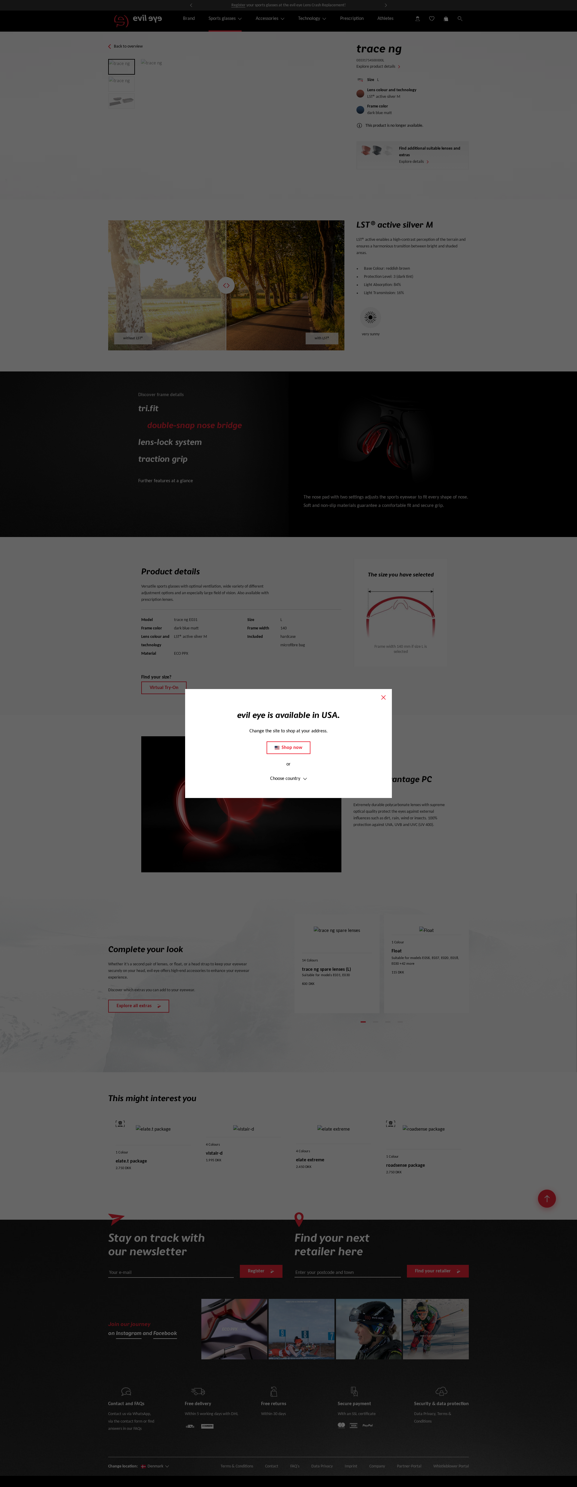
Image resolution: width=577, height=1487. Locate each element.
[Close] (383, 697)
